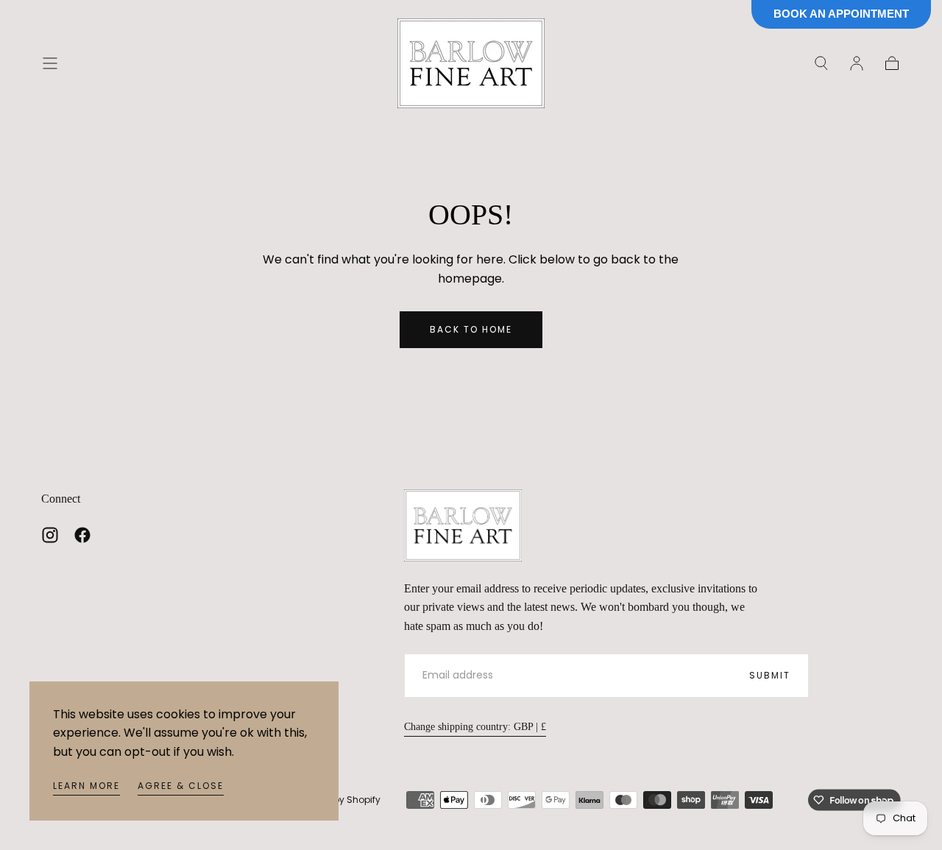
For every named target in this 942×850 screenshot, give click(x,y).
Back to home (471, 329)
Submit (769, 675)
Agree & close (181, 785)
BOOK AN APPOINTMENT (841, 13)
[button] (50, 63)
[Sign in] (856, 63)
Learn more (86, 785)
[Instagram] (50, 535)
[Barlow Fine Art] (463, 525)
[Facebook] (82, 535)
